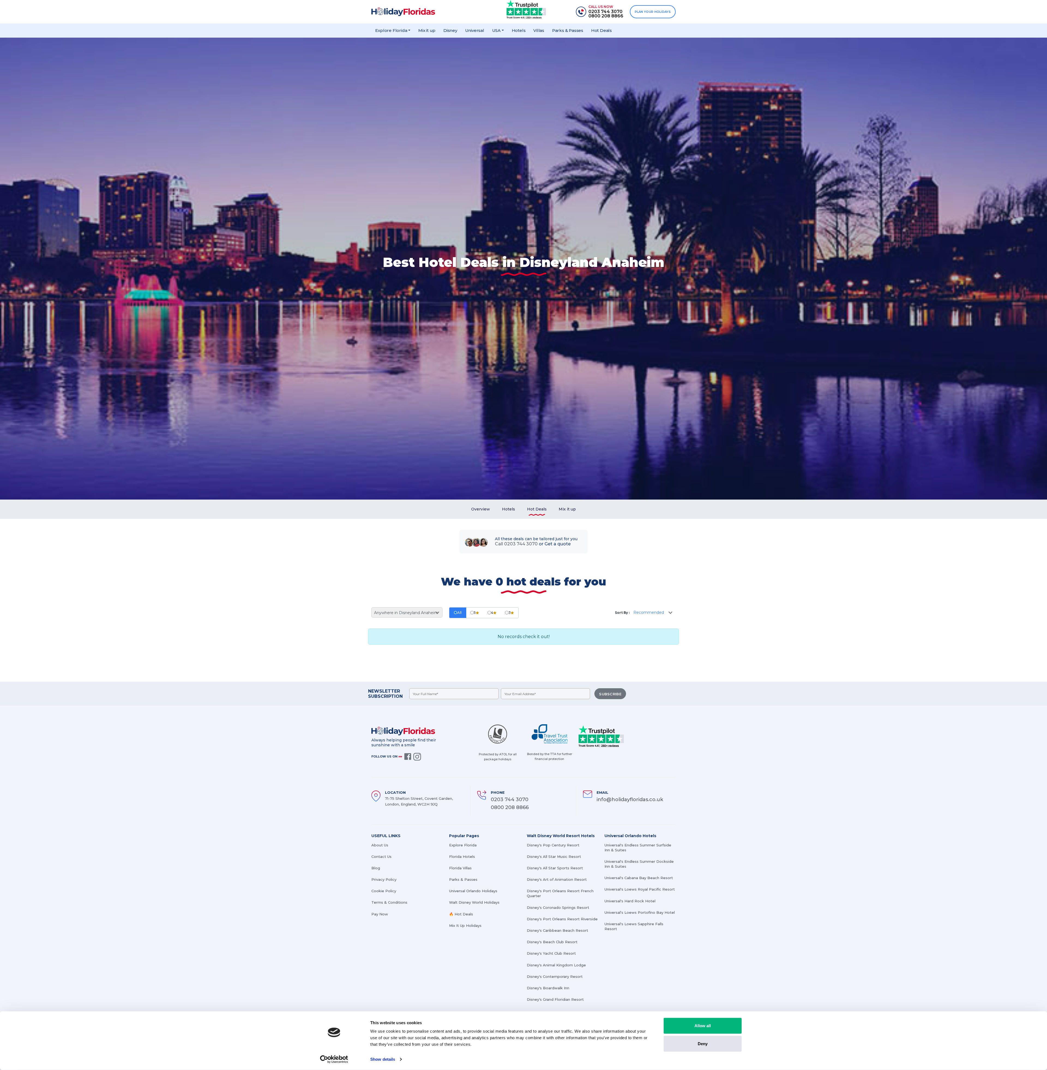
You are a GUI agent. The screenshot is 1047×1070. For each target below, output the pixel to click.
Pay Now (379, 914)
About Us (379, 845)
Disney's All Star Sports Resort (555, 868)
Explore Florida (463, 845)
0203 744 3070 (509, 799)
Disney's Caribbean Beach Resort (557, 930)
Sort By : (622, 613)
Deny (703, 1043)
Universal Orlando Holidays (473, 891)
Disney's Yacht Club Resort (551, 953)
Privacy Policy (383, 879)
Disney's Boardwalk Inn (548, 988)
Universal (474, 30)
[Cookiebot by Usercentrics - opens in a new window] (334, 1059)
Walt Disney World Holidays (474, 902)
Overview (480, 509)
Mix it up (426, 30)
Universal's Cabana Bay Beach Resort (638, 878)
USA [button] (496, 30)
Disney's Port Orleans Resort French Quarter (560, 893)
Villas (538, 30)
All (459, 613)
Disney (450, 30)
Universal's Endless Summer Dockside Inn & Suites (639, 863)
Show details (382, 1059)
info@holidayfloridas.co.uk (630, 799)
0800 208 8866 (510, 807)
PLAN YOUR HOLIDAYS (653, 12)
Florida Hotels (462, 856)
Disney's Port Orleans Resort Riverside (562, 919)
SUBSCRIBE (610, 694)
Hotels (519, 30)
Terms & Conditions (389, 902)
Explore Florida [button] (391, 30)
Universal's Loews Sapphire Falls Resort (633, 926)
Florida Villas (460, 868)
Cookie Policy (383, 891)
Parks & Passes (567, 30)
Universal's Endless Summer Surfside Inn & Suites (637, 847)
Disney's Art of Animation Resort (557, 879)
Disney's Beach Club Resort (552, 942)
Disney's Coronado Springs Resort (558, 907)
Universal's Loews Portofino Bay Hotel (639, 912)
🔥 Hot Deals (461, 914)
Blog (375, 868)
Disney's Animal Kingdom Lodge (556, 965)
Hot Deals (601, 30)
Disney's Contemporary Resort (555, 976)
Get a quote (557, 543)
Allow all (702, 1025)
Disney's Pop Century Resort (553, 845)
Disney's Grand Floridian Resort (555, 999)
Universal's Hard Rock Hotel (629, 901)
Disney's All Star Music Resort (554, 856)
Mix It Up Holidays (465, 925)
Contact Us (381, 856)
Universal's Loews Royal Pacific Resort (639, 889)
